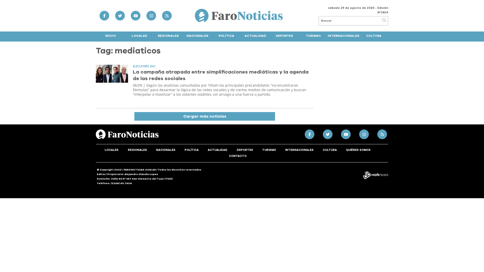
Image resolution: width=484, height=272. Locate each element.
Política (226, 35)
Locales (139, 35)
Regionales (168, 35)
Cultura (373, 35)
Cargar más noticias (204, 116)
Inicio (110, 35)
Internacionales (343, 35)
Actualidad (255, 35)
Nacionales (197, 35)
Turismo (313, 35)
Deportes (284, 35)
